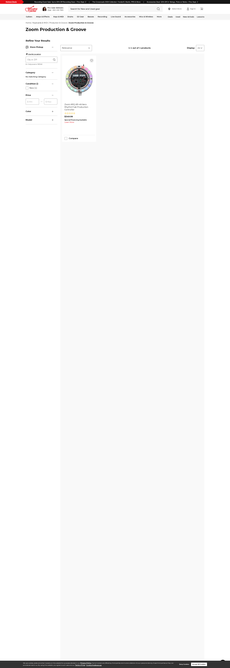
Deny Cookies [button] (184, 664)
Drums (70, 17)
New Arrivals (188, 17)
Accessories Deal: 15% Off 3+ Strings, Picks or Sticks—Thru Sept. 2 (172, 2)
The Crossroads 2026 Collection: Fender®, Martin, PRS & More (116, 2)
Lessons (200, 17)
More (159, 17)
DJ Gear (80, 17)
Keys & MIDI (58, 17)
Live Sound (116, 17)
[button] (52, 9)
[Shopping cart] (202, 9)
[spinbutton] (32, 101)
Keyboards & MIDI (40, 23)
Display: (191, 48)
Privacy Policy (85, 663)
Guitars (29, 17)
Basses (91, 17)
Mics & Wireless (146, 17)
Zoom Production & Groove (81, 23)
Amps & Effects (43, 17)
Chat (49, 10)
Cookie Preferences (94, 665)
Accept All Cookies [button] (199, 664)
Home (28, 23)
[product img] (79, 80)
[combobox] (76, 48)
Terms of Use (80, 665)
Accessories (130, 17)
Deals (170, 17)
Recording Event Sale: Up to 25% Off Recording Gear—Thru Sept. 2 (60, 2)
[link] (79, 107)
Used (178, 17)
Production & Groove (58, 23)
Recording (102, 17)
